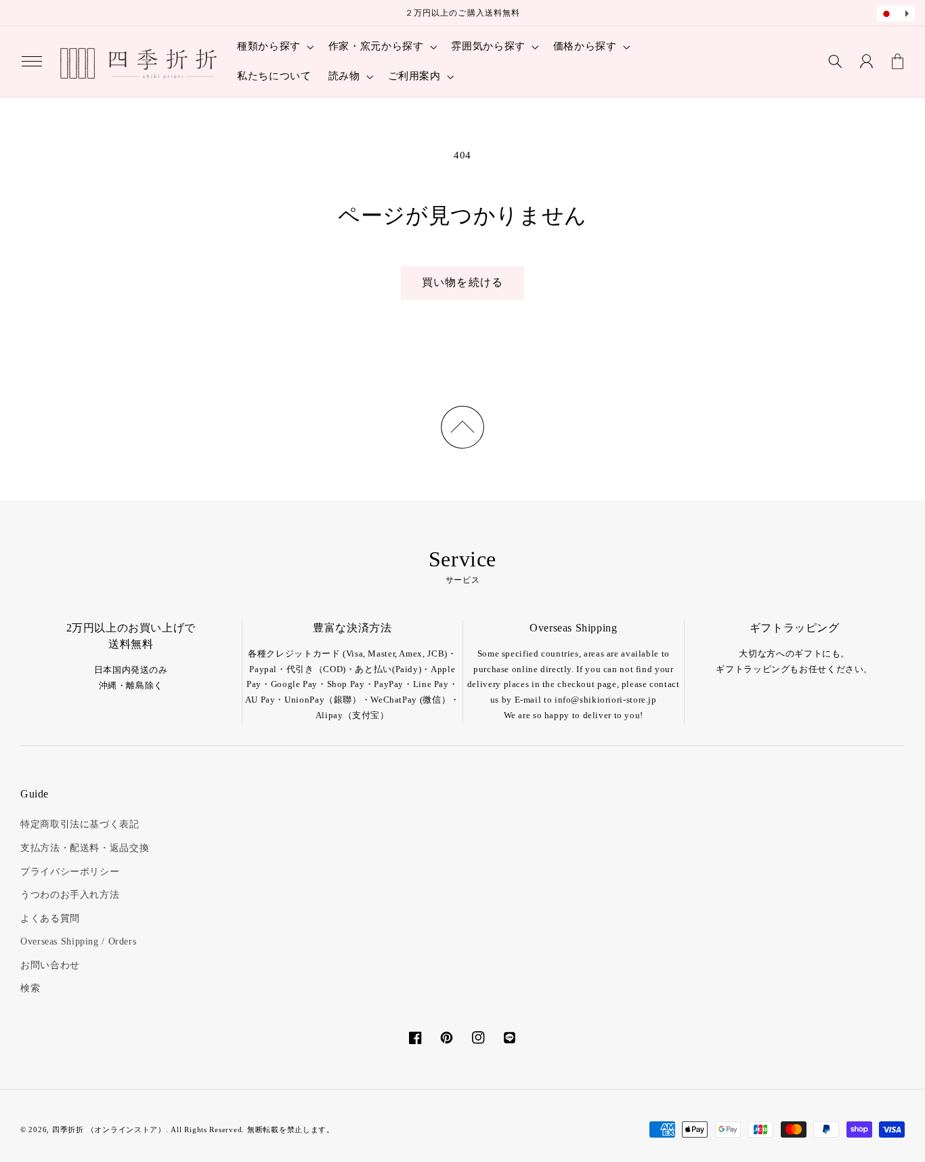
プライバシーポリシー (69, 872)
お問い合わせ (50, 965)
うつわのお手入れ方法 (69, 895)
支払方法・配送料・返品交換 (84, 848)
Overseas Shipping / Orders (78, 941)
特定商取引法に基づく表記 (79, 824)
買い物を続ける (462, 282)
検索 (30, 988)
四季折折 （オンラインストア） (109, 1130)
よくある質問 (50, 918)
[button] (31, 61)
